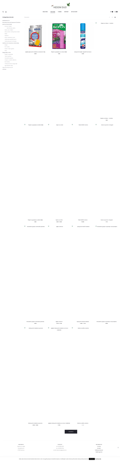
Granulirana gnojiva (9, 58)
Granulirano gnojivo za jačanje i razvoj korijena (107, 321)
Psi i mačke (7, 46)
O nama (60, 11)
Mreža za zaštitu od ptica (82, 423)
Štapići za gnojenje (9, 54)
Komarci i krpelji (8, 26)
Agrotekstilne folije (9, 65)
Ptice (6, 50)
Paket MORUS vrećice (82, 220)
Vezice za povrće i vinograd (107, 220)
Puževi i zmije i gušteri (9, 48)
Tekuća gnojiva (8, 56)
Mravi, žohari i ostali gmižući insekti (12, 31)
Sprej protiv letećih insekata (83, 321)
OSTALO (4, 69)
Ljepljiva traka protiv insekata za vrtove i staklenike (59, 423)
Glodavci (6, 35)
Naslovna (45, 11)
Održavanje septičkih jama (10, 39)
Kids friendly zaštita (11, 28)
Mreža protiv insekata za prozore (35, 423)
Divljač (6, 45)
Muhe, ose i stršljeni (9, 30)
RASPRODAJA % (6, 20)
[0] (111, 11)
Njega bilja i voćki (6, 52)
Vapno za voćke (59, 220)
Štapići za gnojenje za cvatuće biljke (59, 52)
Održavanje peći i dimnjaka (10, 41)
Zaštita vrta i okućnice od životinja (10, 43)
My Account (74, 11)
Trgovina (52, 11)
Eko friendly (7, 61)
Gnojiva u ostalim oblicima (10, 60)
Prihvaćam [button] (92, 459)
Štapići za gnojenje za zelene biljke (35, 220)
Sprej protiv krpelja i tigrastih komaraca (82, 52)
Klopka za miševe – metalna (106, 118)
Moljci (6, 33)
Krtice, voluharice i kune (10, 37)
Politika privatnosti (99, 450)
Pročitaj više (98, 459)
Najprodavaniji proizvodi (7, 67)
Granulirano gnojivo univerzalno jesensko (35, 321)
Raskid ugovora (99, 452)
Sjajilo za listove (59, 321)
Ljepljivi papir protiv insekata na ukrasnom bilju (35, 52)
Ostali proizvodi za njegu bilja (11, 63)
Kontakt (66, 11)
